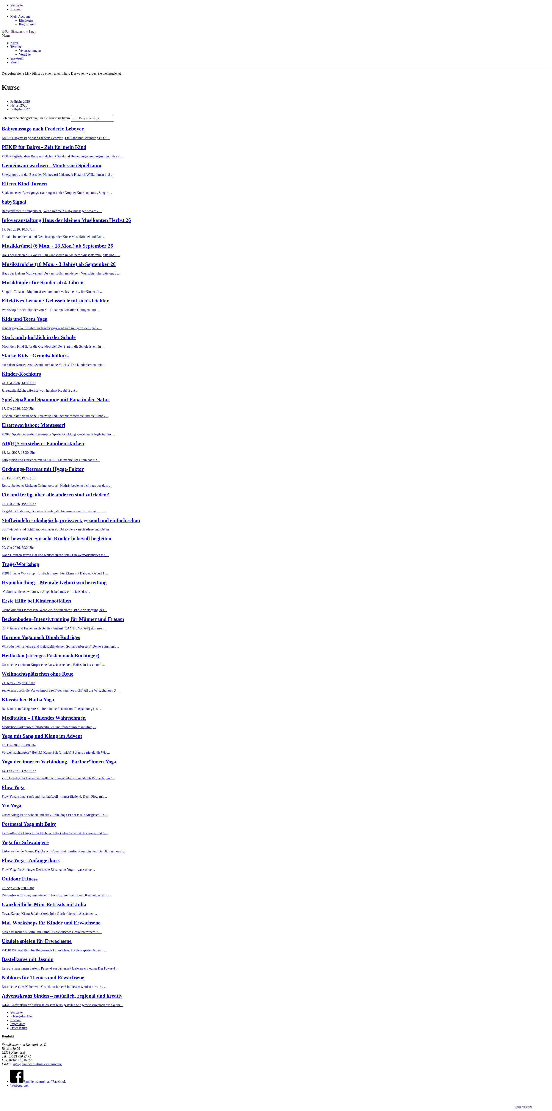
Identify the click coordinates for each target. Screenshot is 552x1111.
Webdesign (524, 1107)
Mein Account (20, 16)
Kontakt (15, 9)
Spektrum (17, 58)
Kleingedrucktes (21, 1016)
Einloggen (26, 20)
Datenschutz (18, 1028)
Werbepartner (19, 1085)
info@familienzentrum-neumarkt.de (37, 1064)
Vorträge (25, 54)
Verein (14, 62)
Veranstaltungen (30, 50)
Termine (16, 47)
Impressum (17, 1024)
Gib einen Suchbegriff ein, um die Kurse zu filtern (36, 118)
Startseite (16, 5)
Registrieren (27, 24)
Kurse (14, 43)
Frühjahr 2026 (20, 101)
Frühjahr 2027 (20, 109)
